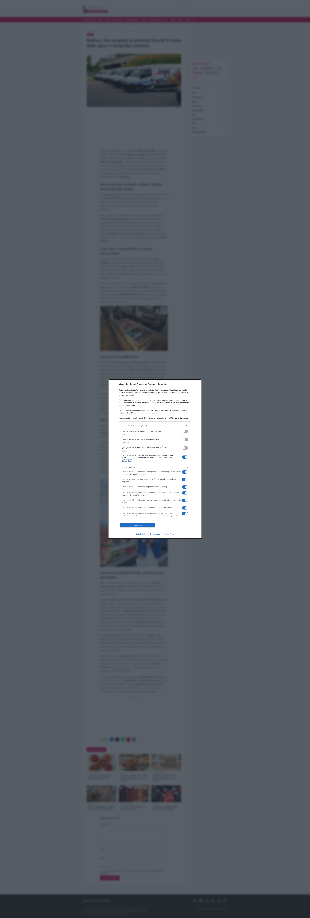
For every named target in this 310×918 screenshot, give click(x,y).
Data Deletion (141, 534)
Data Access (155, 534)
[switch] (185, 431)
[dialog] (155, 459)
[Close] (197, 384)
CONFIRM (137, 525)
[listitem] (155, 426)
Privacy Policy (168, 534)
